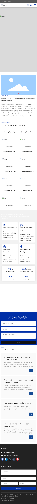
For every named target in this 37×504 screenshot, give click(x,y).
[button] (16, 93)
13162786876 (10, 452)
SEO (13, 498)
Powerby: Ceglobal (6, 498)
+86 (5, 452)
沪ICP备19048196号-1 (7, 500)
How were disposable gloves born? (17, 403)
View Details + (9, 146)
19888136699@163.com (8, 1)
